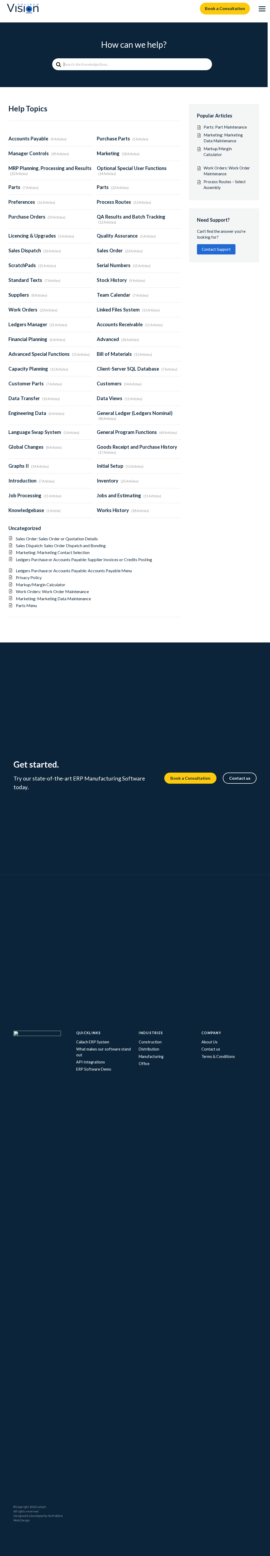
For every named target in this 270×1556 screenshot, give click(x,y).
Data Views (109, 398)
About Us (209, 1042)
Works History (113, 510)
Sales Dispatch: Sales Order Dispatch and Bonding (62, 545)
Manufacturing (151, 1056)
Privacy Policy (29, 577)
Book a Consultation (225, 8)
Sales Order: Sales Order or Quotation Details (60, 538)
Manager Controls (28, 153)
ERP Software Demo (93, 1069)
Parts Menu (26, 605)
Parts (14, 187)
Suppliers (18, 295)
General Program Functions (127, 432)
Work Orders (22, 310)
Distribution (149, 1049)
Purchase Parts (113, 138)
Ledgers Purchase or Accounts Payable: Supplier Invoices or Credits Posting (84, 561)
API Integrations (90, 1062)
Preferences (21, 202)
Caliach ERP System (92, 1042)
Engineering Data (27, 413)
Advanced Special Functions (39, 354)
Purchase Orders (26, 217)
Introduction (22, 481)
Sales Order (110, 250)
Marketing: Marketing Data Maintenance (53, 598)
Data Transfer (24, 398)
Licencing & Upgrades (32, 236)
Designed (19, 1515)
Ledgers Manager (27, 324)
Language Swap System (34, 432)
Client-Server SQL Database (128, 369)
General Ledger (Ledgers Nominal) (134, 413)
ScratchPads (22, 265)
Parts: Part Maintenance (225, 127)
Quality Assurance (117, 236)
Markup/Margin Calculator (56, 584)
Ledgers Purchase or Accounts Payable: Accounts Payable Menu (77, 570)
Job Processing (24, 495)
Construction (150, 1042)
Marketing (108, 153)
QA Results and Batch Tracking (131, 217)
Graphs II (18, 466)
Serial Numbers (114, 265)
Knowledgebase (26, 510)
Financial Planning (27, 339)
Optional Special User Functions (132, 168)
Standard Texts (25, 280)
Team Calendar (113, 295)
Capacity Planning (28, 369)
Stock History (112, 280)
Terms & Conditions (218, 1056)
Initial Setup (110, 466)
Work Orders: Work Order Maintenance (52, 591)
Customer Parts (26, 383)
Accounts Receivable (120, 324)
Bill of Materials (114, 354)
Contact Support (216, 249)
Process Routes (114, 202)
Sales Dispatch (24, 250)
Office (144, 1063)
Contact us (239, 778)
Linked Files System (118, 310)
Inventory (107, 481)
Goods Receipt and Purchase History (137, 447)
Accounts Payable (28, 138)
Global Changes (26, 447)
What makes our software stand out (103, 1052)
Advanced (108, 339)
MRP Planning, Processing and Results (49, 168)
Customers (109, 383)
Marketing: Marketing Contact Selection (53, 552)
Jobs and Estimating (119, 495)
